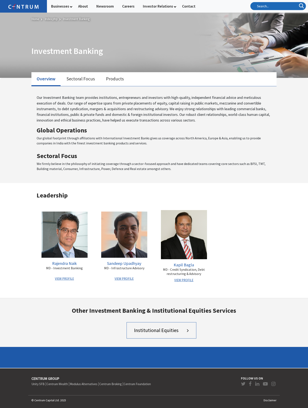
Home (35, 19)
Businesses (60, 6)
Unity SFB (38, 384)
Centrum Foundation (137, 384)
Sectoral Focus (80, 79)
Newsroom (105, 6)
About (83, 6)
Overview (46, 79)
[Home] (23, 6)
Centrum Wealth (57, 384)
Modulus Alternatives (83, 384)
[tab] (46, 79)
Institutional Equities (156, 330)
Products (115, 79)
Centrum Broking (110, 384)
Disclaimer (270, 400)
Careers (128, 6)
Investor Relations (158, 6)
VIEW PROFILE (64, 279)
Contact (188, 6)
